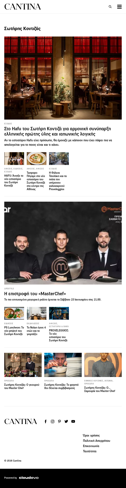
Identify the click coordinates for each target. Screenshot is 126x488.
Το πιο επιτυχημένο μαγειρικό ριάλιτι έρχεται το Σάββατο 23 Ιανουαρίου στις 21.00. (52, 299)
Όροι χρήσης (91, 435)
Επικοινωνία (91, 446)
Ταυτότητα (89, 451)
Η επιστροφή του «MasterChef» (35, 294)
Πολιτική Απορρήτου (96, 441)
